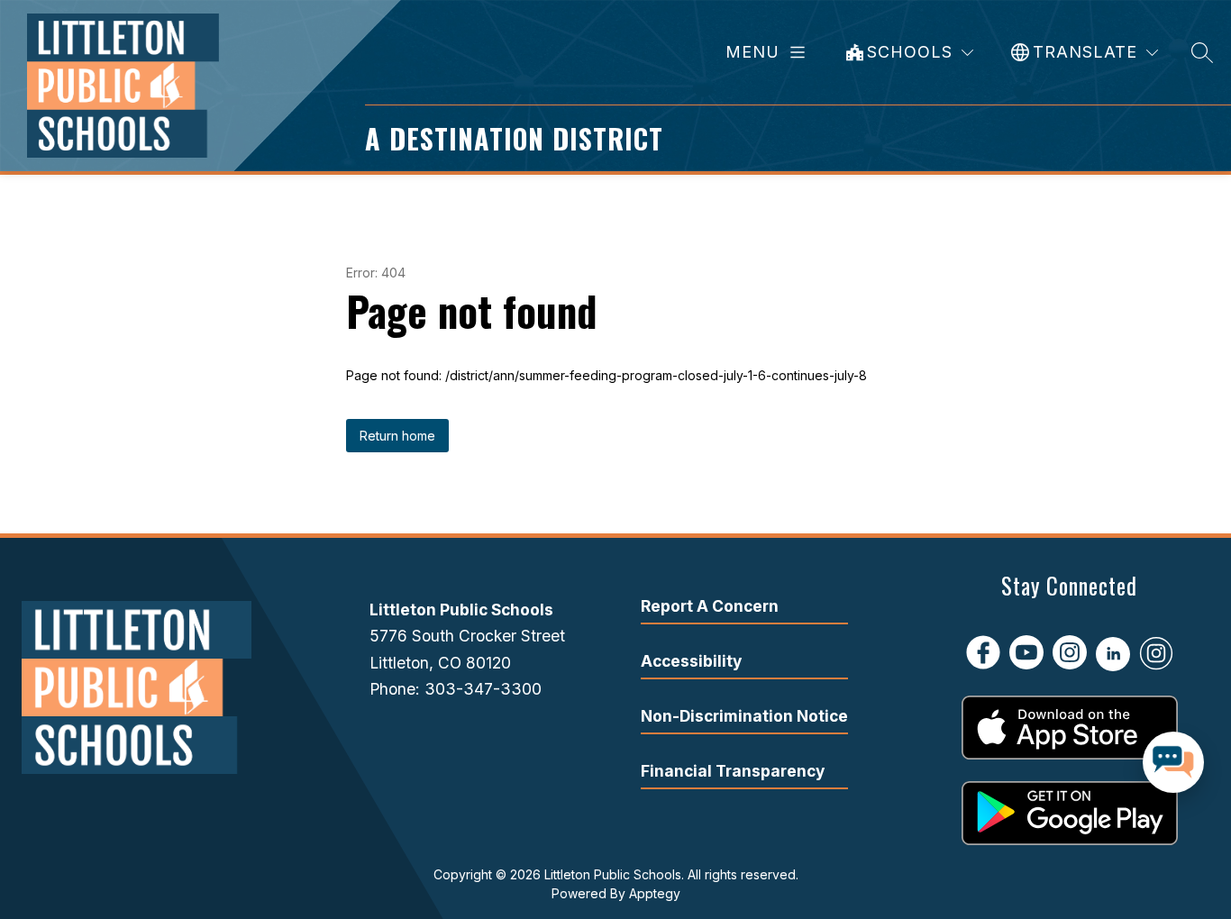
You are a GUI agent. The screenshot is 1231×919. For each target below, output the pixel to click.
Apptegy (654, 893)
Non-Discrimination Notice (744, 715)
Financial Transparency (733, 770)
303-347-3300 (483, 688)
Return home (397, 435)
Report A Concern (710, 605)
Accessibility (691, 660)
